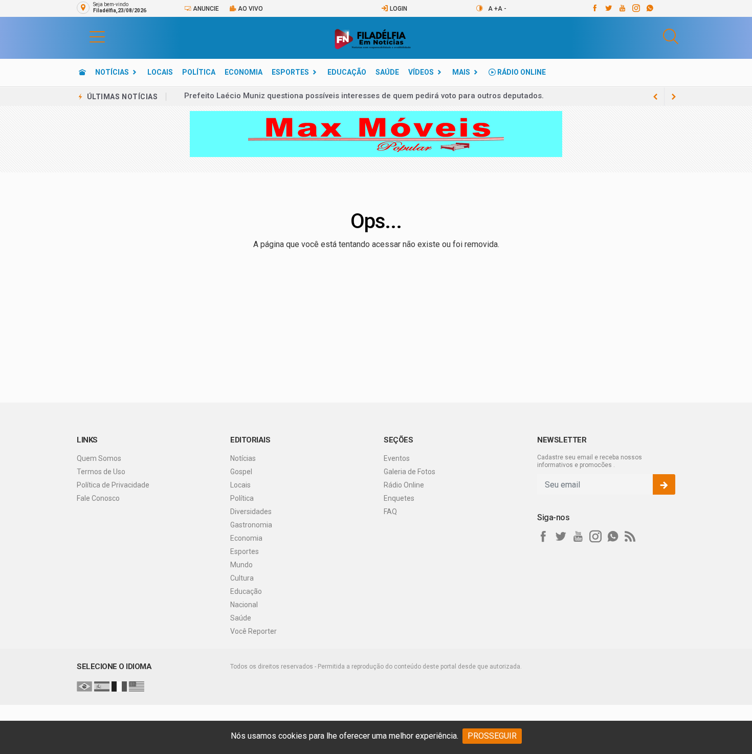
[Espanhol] (101, 686)
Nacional (244, 605)
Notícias (112, 72)
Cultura (242, 578)
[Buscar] (670, 37)
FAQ (390, 511)
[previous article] (674, 96)
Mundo (241, 565)
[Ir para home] (82, 72)
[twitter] (608, 8)
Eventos (397, 458)
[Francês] (119, 686)
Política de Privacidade (113, 485)
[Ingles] (136, 686)
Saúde (387, 72)
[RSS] (630, 536)
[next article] (655, 96)
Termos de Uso (101, 472)
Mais (461, 72)
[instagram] (635, 8)
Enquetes (399, 498)
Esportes (290, 72)
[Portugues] (84, 686)
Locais (160, 72)
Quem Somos (99, 458)
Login (397, 8)
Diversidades (251, 511)
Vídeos (421, 72)
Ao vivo (249, 8)
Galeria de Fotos (409, 472)
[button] (87, 36)
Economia (243, 72)
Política (198, 72)
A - (502, 8)
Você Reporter (253, 631)
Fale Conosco (98, 498)
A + (493, 8)
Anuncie (205, 8)
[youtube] (621, 8)
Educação (346, 72)
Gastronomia (251, 525)
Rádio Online (521, 72)
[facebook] (594, 8)
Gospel (241, 472)
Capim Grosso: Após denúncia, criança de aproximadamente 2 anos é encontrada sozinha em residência (376, 96)
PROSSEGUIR (492, 736)
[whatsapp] (649, 8)
